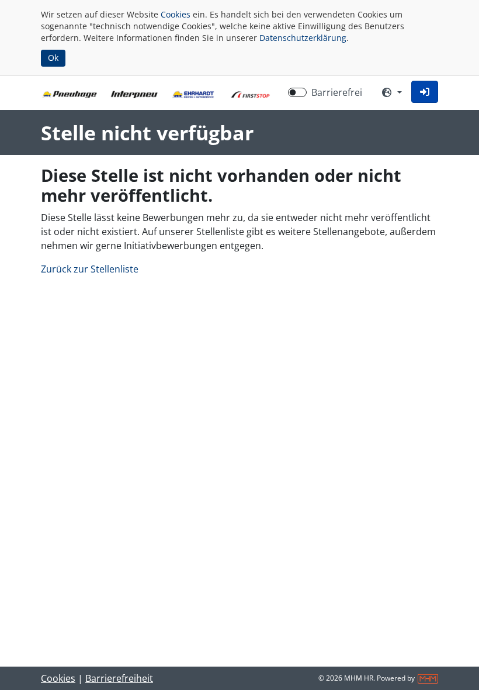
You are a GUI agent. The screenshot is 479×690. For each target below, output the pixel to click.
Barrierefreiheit (119, 678)
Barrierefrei (336, 92)
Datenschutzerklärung (302, 37)
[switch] (297, 92)
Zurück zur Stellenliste (89, 269)
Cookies (175, 14)
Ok (53, 57)
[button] (424, 92)
